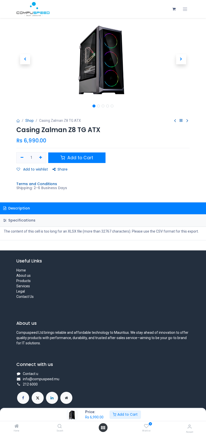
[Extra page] (66, 398)
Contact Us (25, 297)
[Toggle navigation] (185, 9)
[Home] (16, 426)
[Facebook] (23, 398)
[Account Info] (189, 426)
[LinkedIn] (52, 398)
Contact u (30, 374)
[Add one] (40, 157)
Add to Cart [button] (79, 158)
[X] (38, 398)
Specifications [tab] (21, 220)
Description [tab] (18, 208)
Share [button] (63, 169)
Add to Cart (127, 414)
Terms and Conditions (36, 183)
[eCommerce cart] (173, 9)
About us (23, 276)
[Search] (59, 426)
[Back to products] (181, 120)
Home (21, 270)
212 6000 (30, 384)
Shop (29, 121)
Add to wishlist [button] (35, 169)
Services (23, 286)
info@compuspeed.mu (41, 379)
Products (23, 281)
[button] (25, 59)
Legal (20, 291)
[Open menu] (103, 428)
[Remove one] (22, 157)
